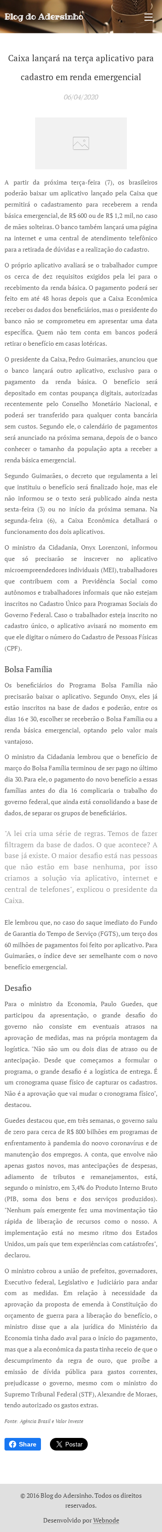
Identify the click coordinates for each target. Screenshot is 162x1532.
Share (27, 1444)
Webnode (106, 1520)
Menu (149, 17)
